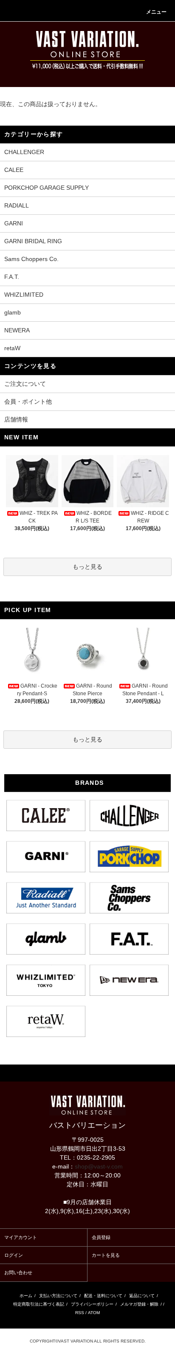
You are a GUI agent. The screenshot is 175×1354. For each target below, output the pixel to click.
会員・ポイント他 (28, 401)
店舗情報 (16, 419)
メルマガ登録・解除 (139, 1304)
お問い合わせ (18, 1272)
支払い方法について (58, 1295)
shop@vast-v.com (99, 1166)
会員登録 (101, 1237)
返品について (142, 1295)
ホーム (26, 1295)
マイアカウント (20, 1237)
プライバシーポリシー (92, 1304)
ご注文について (25, 383)
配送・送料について (103, 1295)
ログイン (13, 1255)
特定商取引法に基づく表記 (38, 1304)
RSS (79, 1312)
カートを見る (106, 1255)
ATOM (94, 1312)
